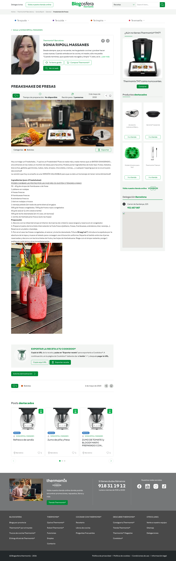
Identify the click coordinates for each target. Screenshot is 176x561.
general (48, 12)
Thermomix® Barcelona (25, 12)
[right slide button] (111, 460)
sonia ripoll (40, 12)
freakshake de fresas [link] (60, 12)
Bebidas (17, 433)
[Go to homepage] (83, 4)
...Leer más (105, 57)
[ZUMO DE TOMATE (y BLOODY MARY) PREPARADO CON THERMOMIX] (96, 421)
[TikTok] (164, 486)
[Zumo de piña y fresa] (62, 421)
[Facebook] (139, 486)
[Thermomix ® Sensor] (153, 153)
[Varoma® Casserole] (153, 112)
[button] (124, 4)
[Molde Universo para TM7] (132, 153)
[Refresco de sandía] (28, 421)
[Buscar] (162, 4)
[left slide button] (13, 460)
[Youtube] (147, 486)
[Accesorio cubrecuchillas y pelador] (132, 112)
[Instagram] (156, 486)
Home (13, 12)
